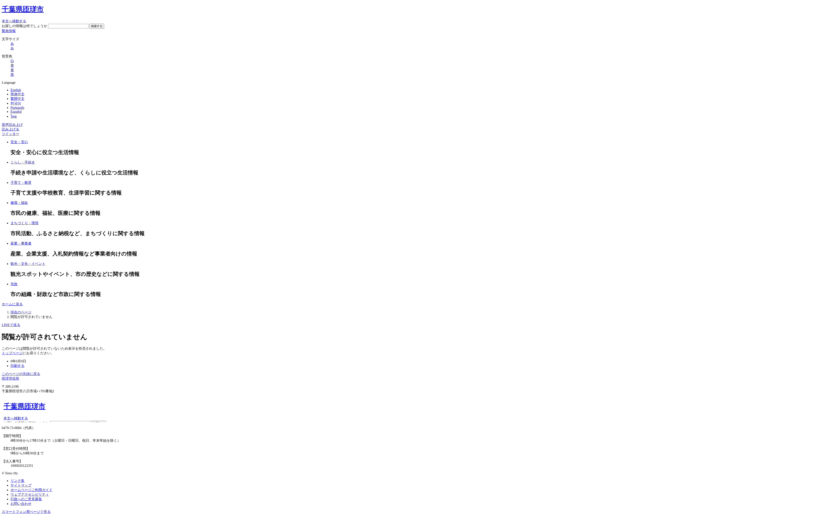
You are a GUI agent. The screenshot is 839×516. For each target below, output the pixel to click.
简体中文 (17, 94)
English (15, 90)
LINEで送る (11, 325)
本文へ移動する (14, 21)
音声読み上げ (12, 125)
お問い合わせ (20, 504)
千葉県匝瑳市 (23, 9)
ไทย (13, 116)
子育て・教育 (20, 182)
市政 (13, 284)
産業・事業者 (20, 243)
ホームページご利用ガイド (31, 490)
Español (16, 111)
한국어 (15, 103)
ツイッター (10, 134)
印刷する (17, 366)
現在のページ (20, 312)
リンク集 (17, 481)
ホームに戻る (12, 304)
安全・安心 (19, 142)
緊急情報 (9, 31)
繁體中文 (17, 99)
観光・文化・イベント (27, 264)
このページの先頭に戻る (21, 374)
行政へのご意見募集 (26, 499)
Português (17, 107)
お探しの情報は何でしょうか (24, 26)
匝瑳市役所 (10, 378)
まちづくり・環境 (24, 223)
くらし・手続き (22, 162)
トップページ (12, 353)
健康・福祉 (19, 203)
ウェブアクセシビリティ (29, 494)
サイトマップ (20, 485)
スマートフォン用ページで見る (26, 512)
